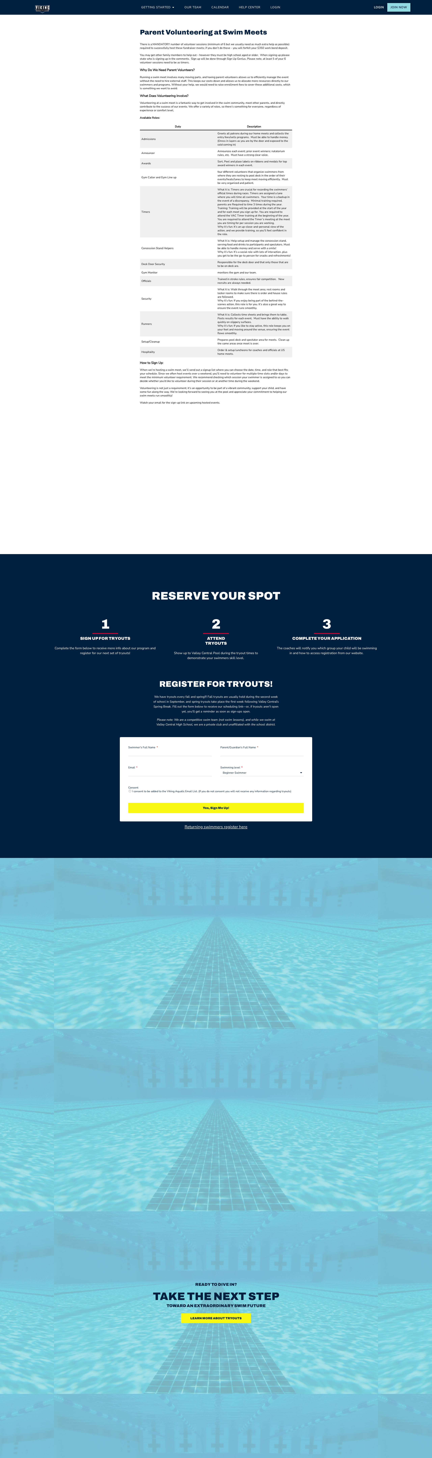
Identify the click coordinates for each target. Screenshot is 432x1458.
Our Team (192, 7)
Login (275, 7)
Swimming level (230, 767)
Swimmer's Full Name (142, 747)
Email (132, 767)
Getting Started (156, 7)
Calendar (220, 7)
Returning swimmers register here (216, 827)
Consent (133, 787)
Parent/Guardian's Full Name (238, 747)
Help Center (249, 7)
